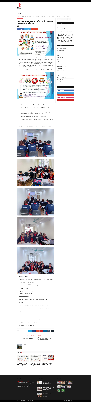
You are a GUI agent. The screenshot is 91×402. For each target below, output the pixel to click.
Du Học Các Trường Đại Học (61, 61)
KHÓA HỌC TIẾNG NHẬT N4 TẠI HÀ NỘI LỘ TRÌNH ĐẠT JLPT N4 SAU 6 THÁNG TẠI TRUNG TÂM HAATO (35, 365)
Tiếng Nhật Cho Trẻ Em (60, 70)
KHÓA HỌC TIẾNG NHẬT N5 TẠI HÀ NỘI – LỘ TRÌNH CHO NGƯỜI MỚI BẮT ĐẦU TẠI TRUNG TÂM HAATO (22, 365)
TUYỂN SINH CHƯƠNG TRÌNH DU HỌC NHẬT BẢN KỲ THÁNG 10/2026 (48, 388)
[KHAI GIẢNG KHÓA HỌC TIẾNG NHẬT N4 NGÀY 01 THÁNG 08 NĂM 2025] (35, 43)
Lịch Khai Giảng (59, 68)
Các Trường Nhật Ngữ (60, 50)
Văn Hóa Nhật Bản (60, 79)
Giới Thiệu (24, 10)
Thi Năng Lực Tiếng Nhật (44, 10)
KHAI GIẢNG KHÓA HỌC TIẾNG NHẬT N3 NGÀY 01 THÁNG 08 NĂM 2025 (27, 338)
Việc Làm (68, 10)
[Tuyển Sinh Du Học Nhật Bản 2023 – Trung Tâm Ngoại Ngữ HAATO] (19, 6)
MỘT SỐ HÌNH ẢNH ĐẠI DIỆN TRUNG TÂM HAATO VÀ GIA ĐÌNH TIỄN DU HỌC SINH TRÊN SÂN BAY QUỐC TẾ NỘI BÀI (44, 338)
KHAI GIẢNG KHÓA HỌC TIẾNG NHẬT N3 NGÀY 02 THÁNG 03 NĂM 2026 (47, 382)
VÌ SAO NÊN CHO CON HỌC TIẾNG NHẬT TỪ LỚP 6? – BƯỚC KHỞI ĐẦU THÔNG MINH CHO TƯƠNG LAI (48, 365)
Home (19, 10)
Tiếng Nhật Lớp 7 (59, 73)
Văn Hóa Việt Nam (60, 81)
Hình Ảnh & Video (59, 64)
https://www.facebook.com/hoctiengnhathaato (30, 316)
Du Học (35, 10)
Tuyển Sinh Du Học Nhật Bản (61, 77)
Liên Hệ (19, 13)
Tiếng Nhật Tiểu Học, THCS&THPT (57, 10)
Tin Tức (29, 10)
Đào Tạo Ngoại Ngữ (60, 55)
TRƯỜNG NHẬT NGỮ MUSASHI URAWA (47, 394)
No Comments (32, 26)
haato (22, 26)
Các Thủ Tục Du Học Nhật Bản (61, 48)
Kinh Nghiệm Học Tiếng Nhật (61, 66)
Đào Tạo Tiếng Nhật (60, 57)
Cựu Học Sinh (59, 53)
